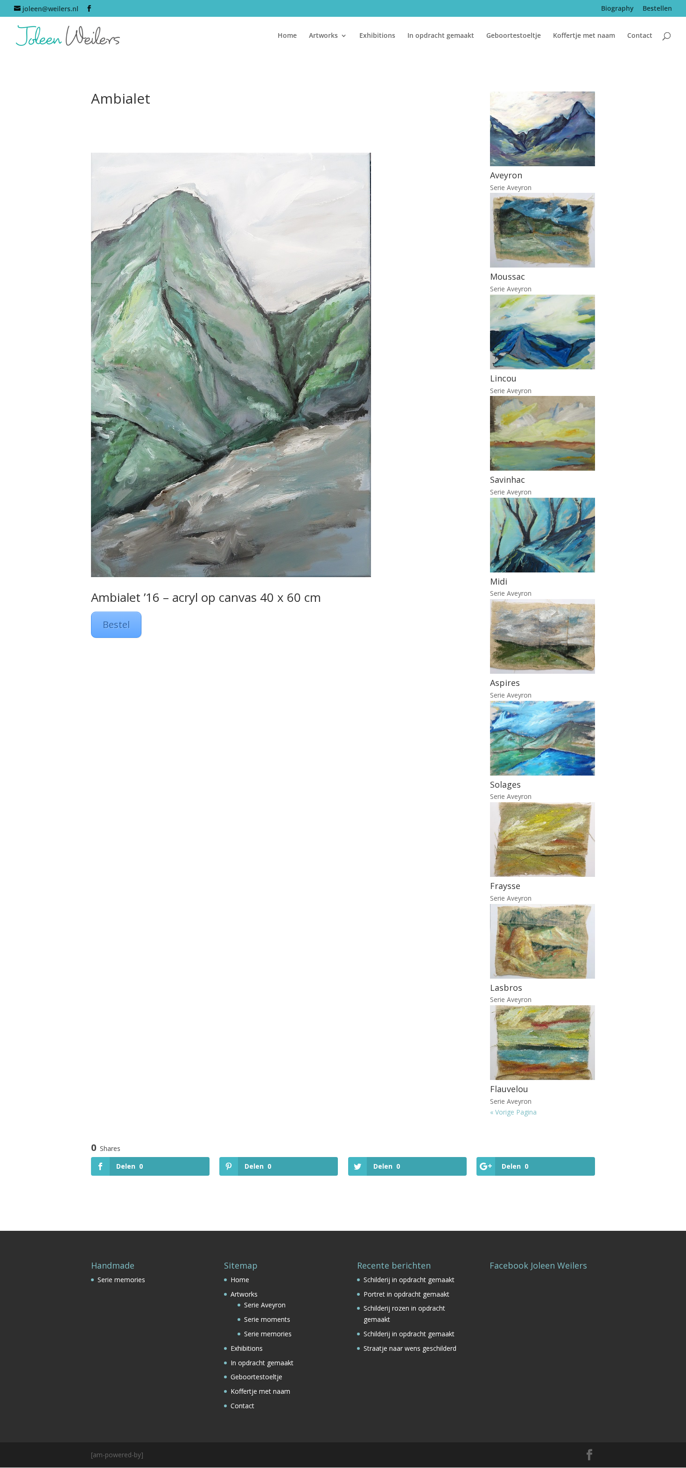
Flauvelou (509, 1088)
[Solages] (542, 738)
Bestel (116, 624)
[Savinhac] (542, 433)
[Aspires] (542, 636)
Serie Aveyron (511, 187)
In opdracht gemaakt (440, 36)
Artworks (323, 36)
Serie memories (121, 1279)
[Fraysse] (542, 839)
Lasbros (506, 987)
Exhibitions (377, 36)
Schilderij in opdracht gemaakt (409, 1279)
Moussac (507, 276)
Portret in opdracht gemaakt (406, 1294)
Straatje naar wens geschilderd (410, 1348)
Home (287, 36)
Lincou (503, 378)
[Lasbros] (542, 941)
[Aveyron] (542, 129)
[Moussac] (542, 230)
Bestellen (657, 9)
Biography (617, 9)
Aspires (505, 682)
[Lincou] (542, 332)
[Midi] (542, 535)
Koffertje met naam (584, 36)
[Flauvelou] (542, 1042)
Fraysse (505, 885)
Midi (498, 581)
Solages (505, 784)
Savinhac (507, 479)
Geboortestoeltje (513, 36)
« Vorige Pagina (513, 1112)
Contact (639, 36)
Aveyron (506, 175)
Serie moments (267, 1319)
